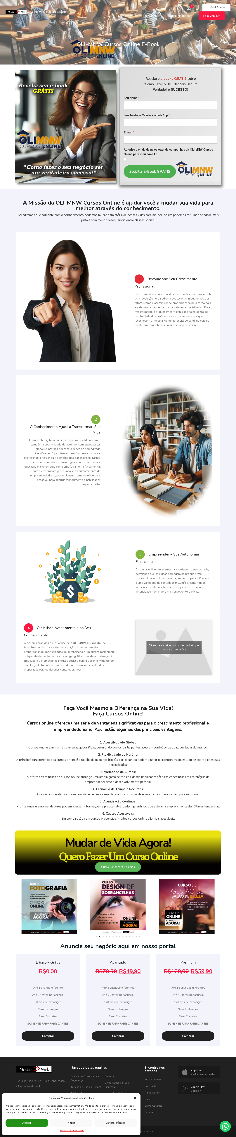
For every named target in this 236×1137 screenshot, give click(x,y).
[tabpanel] (48, 1000)
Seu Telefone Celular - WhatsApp (146, 115)
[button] (135, 1098)
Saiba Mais (123, 16)
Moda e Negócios (178, 16)
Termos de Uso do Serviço (86, 1087)
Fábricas (148, 16)
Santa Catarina (153, 1106)
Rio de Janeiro (153, 1079)
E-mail (128, 132)
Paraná (149, 1112)
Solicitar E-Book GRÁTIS (149, 171)
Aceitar (26, 1123)
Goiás (148, 1099)
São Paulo (151, 1086)
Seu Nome (131, 98)
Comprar (48, 1036)
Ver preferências (115, 1123)
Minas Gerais (152, 1092)
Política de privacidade (72, 1130)
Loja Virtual (210, 16)
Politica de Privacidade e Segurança (85, 1078)
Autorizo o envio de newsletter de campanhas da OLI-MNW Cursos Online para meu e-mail (168, 151)
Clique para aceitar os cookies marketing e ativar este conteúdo (174, 647)
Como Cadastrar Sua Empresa (117, 1085)
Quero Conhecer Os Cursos (118, 867)
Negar (71, 1123)
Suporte (109, 1076)
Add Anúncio (218, 7)
